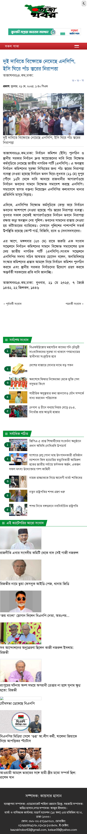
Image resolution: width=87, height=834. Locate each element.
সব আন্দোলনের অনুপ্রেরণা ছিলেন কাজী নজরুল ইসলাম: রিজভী (37, 650)
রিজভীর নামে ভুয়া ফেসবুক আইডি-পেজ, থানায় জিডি (34, 583)
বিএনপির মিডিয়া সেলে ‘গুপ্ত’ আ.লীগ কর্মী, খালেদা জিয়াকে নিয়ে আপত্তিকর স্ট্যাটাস (38, 738)
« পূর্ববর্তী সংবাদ (12, 304)
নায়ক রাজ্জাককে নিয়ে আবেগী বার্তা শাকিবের (55, 478)
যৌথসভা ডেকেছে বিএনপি (17, 703)
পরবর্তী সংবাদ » (75, 304)
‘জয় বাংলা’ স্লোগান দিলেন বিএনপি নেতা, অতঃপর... (34, 615)
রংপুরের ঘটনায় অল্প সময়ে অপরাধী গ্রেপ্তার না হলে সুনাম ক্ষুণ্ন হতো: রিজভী (40, 687)
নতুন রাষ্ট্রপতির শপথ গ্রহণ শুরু (47, 492)
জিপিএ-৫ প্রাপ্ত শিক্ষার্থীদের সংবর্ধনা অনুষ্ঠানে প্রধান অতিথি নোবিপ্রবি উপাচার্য (55, 443)
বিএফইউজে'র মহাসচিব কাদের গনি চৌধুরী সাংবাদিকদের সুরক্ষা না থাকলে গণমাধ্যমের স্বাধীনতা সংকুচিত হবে (54, 352)
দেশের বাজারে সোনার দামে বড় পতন (51, 365)
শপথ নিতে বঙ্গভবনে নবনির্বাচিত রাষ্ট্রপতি (53, 506)
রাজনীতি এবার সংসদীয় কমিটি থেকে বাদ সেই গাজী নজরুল (39, 552)
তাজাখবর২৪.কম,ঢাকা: (18, 75)
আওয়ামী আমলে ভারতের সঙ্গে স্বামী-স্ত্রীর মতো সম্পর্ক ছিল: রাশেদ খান (38, 775)
